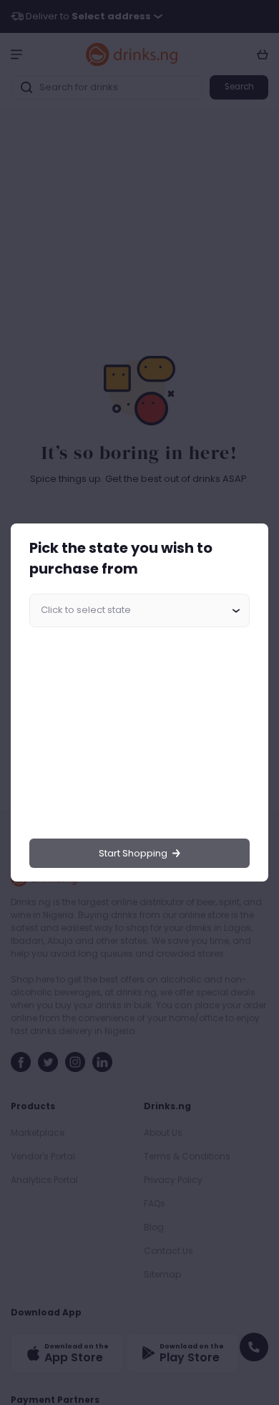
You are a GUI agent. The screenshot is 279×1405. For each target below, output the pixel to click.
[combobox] (139, 611)
